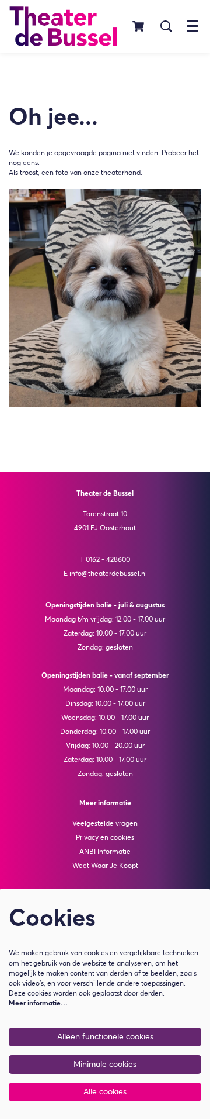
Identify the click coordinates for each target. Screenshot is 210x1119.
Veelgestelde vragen (105, 824)
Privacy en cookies (105, 838)
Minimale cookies (105, 1064)
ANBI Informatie (105, 852)
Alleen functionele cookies (105, 1037)
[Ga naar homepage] (63, 26)
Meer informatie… (38, 1003)
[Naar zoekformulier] (166, 26)
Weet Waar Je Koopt (105, 866)
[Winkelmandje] (139, 26)
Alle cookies (105, 1092)
